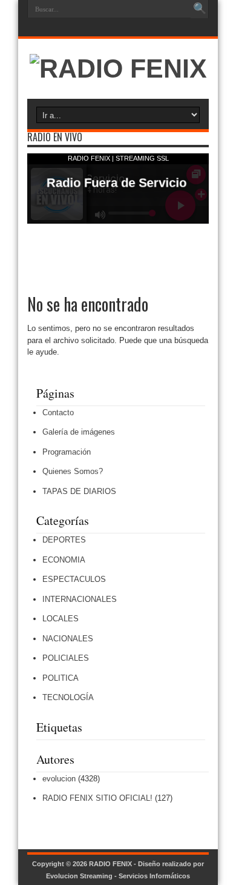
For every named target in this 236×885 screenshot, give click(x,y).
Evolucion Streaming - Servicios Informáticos (118, 876)
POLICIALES (65, 658)
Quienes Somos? (72, 471)
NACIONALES (67, 638)
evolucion (59, 778)
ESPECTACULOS (74, 579)
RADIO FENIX (110, 863)
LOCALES (60, 618)
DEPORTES (64, 539)
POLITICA (60, 678)
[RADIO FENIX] (118, 68)
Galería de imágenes (78, 431)
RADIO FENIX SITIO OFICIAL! (97, 798)
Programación (66, 451)
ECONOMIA (63, 559)
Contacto (58, 412)
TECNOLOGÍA (68, 697)
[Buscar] (200, 9)
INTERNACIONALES (79, 599)
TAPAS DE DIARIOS (79, 491)
